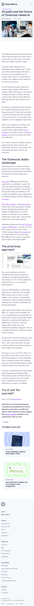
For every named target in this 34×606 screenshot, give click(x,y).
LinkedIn (4, 589)
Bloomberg (13, 227)
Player (3, 529)
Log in (3, 511)
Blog (2, 547)
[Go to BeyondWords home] (9, 4)
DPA (17, 603)
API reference (5, 553)
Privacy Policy (10, 603)
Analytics (4, 532)
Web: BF (21, 603)
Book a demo (5, 514)
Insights (5, 422)
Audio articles (5, 526)
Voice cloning (5, 523)
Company (4, 544)
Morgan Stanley (11, 204)
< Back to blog (6, 9)
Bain (16, 232)
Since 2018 (5, 181)
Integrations (5, 535)
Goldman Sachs (25, 204)
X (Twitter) (4, 592)
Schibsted (4, 574)
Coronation (24, 232)
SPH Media (4, 565)
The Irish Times (6, 577)
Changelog (4, 556)
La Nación (4, 571)
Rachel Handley (6, 18)
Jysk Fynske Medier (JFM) (9, 568)
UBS (3, 204)
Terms (2, 603)
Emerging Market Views (8, 580)
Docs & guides (5, 550)
